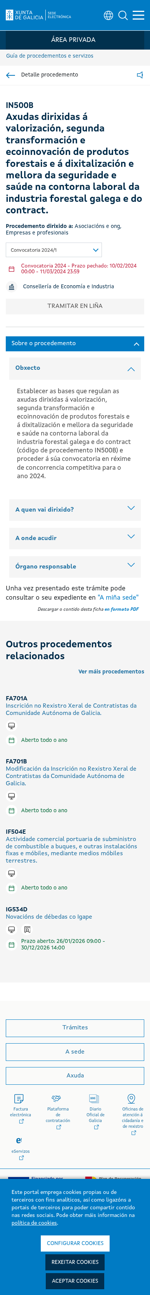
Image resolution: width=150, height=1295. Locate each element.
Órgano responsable (45, 567)
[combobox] (54, 250)
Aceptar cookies (75, 1281)
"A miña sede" (118, 598)
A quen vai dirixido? (44, 510)
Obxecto (27, 368)
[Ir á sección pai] (10, 75)
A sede (75, 1052)
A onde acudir (36, 538)
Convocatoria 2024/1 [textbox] (34, 250)
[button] (123, 15)
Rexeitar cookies (75, 1262)
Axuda (75, 1076)
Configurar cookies (75, 1243)
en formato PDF (121, 609)
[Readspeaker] (140, 75)
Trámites (75, 1028)
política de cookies (34, 1223)
